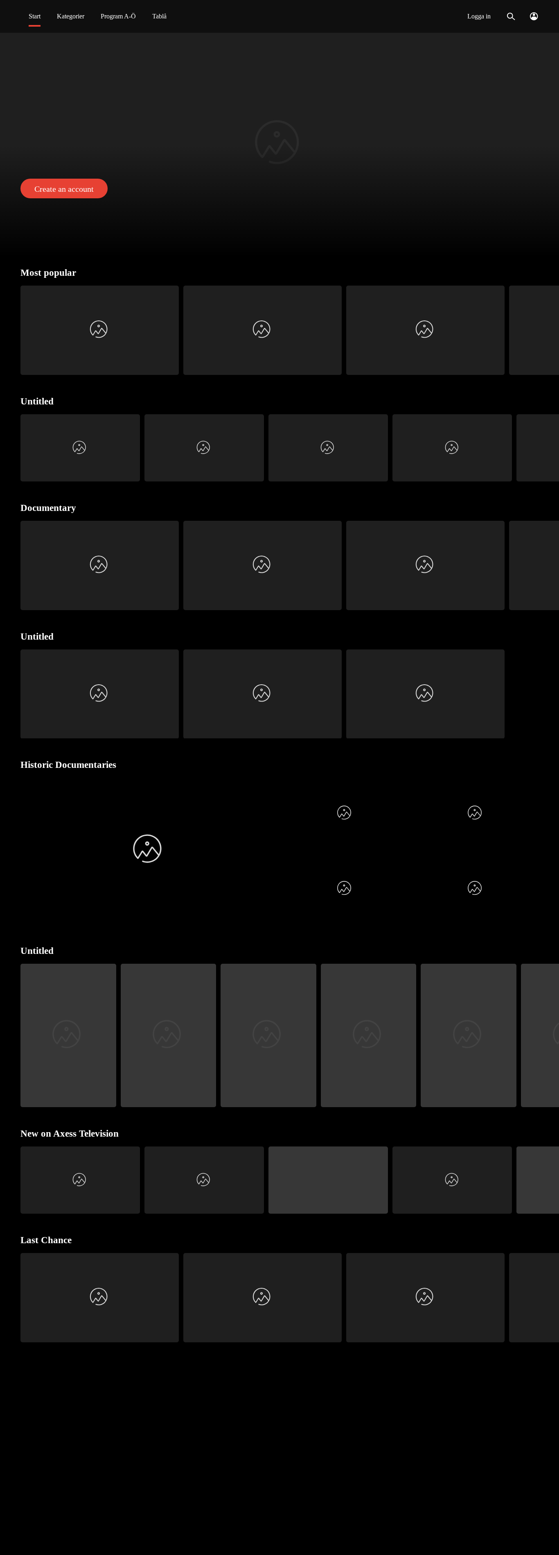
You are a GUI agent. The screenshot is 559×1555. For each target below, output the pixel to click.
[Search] (511, 16)
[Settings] (534, 16)
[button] (279, 145)
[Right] (549, 330)
